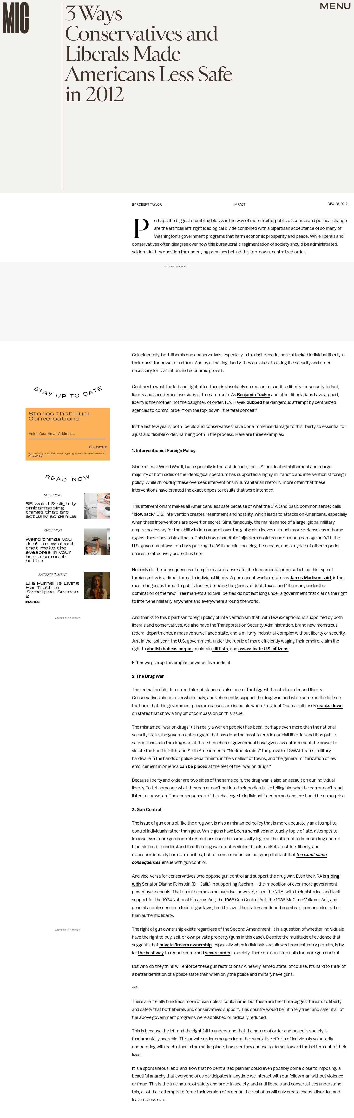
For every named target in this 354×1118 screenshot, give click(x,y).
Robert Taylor (149, 204)
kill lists (220, 648)
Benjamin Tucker (253, 394)
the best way (151, 952)
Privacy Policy (35, 456)
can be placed (193, 766)
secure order (217, 952)
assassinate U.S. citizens (263, 648)
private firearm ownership (185, 944)
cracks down (330, 705)
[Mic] (16, 18)
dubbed (254, 402)
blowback (143, 514)
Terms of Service (93, 453)
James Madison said (310, 577)
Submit (98, 446)
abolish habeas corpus (170, 648)
